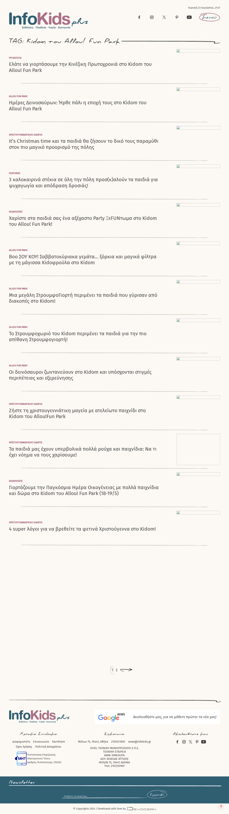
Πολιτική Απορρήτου (48, 746)
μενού (209, 17)
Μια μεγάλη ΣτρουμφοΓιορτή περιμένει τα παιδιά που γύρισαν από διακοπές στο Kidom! (83, 298)
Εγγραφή (157, 794)
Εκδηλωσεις (16, 211)
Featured (14, 173)
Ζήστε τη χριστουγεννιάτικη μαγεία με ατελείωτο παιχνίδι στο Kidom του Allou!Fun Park (77, 413)
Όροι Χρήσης (24, 746)
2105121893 (118, 741)
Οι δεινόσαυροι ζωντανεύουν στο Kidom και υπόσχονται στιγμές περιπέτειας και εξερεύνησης (80, 375)
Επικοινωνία (41, 741)
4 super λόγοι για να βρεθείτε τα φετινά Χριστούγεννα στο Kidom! (82, 529)
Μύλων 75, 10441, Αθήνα (93, 741)
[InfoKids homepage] (49, 20)
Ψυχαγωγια (15, 57)
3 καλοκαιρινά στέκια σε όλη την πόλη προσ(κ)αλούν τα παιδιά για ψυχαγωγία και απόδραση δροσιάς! (83, 182)
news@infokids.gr (139, 741)
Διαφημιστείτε (21, 741)
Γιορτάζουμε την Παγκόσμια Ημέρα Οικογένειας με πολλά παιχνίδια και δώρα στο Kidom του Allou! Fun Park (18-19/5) (84, 490)
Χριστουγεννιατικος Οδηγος (25, 134)
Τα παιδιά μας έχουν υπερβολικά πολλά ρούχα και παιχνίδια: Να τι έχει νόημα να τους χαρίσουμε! (83, 452)
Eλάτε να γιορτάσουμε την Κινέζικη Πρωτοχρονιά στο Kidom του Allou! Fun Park (80, 67)
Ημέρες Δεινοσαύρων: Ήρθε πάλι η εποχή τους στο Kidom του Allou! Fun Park (78, 105)
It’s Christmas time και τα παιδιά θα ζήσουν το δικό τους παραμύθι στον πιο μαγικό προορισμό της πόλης (83, 144)
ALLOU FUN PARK (18, 96)
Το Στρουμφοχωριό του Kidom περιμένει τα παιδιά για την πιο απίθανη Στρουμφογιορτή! (78, 336)
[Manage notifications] (221, 806)
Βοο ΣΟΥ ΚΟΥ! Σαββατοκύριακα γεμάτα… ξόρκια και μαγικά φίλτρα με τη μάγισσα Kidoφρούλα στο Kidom (83, 259)
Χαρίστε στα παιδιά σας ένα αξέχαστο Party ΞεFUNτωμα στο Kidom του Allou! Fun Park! (83, 221)
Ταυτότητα (58, 741)
